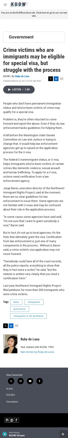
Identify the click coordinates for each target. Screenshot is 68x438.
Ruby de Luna (22, 76)
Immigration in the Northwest (28, 316)
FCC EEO (10, 395)
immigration (34, 302)
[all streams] (64, 434)
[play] (5, 434)
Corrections (12, 402)
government (19, 309)
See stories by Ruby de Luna (37, 352)
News (16, 302)
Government (21, 37)
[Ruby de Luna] (10, 343)
